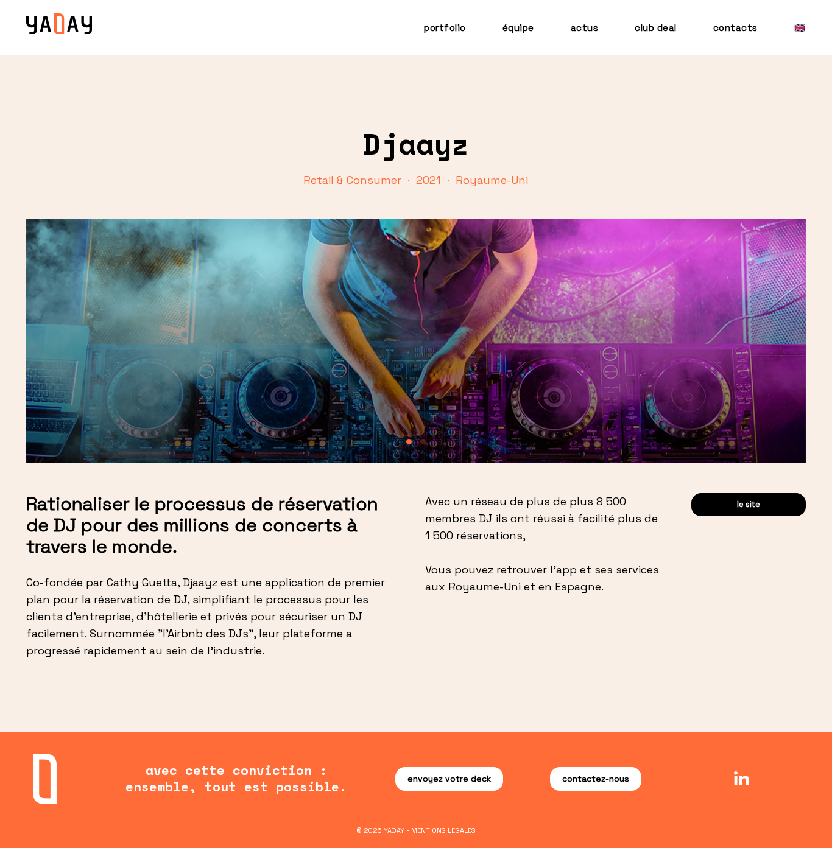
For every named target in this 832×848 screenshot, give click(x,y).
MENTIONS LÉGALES (443, 830)
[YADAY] (59, 24)
